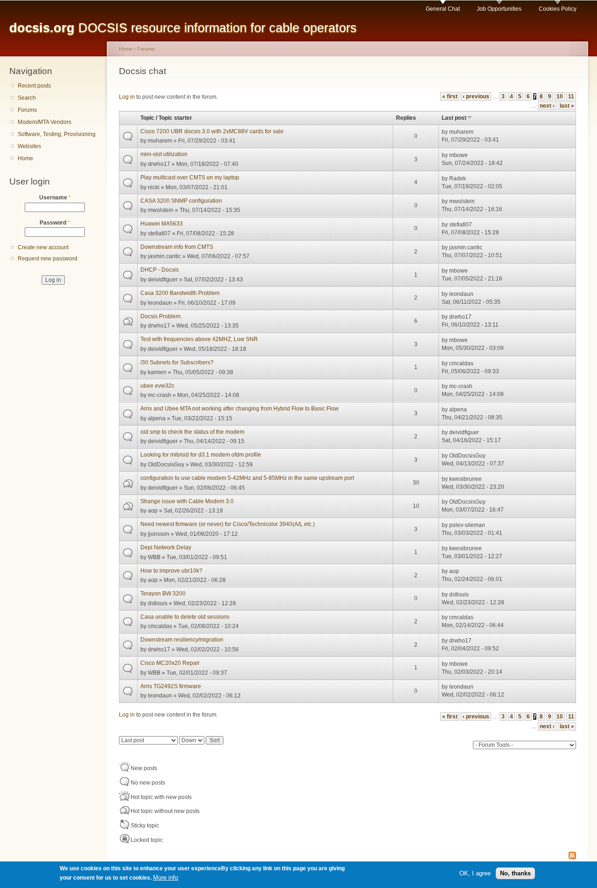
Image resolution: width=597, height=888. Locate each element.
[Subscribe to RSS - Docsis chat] (572, 856)
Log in (127, 97)
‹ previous (476, 96)
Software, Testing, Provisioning (57, 134)
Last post (454, 118)
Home (25, 158)
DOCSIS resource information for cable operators (183, 27)
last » (567, 105)
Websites (29, 146)
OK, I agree (475, 873)
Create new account (43, 247)
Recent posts (34, 85)
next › (547, 105)
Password (55, 222)
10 (559, 96)
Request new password (47, 258)
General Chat (443, 9)
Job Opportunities (499, 9)
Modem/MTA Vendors (44, 122)
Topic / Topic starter (166, 118)
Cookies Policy (557, 9)
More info (165, 877)
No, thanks (515, 873)
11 (571, 96)
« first (450, 96)
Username (55, 197)
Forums (27, 110)
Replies (406, 118)
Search (27, 98)
